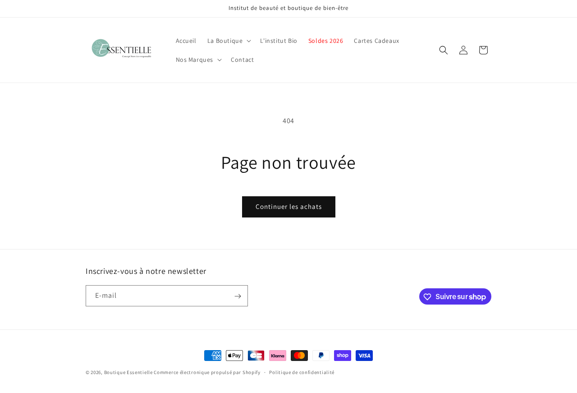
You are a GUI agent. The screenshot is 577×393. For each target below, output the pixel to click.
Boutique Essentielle (128, 372)
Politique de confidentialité (301, 372)
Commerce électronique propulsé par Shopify (207, 372)
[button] (228, 40)
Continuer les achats (289, 206)
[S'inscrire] (237, 296)
